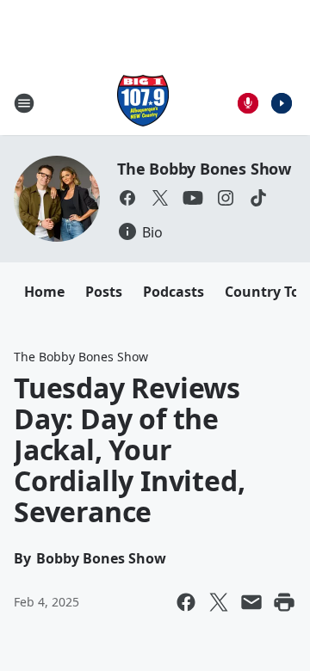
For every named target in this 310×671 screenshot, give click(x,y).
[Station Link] (143, 103)
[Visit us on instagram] (225, 198)
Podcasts (173, 291)
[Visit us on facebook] (127, 198)
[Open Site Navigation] (24, 103)
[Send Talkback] (248, 103)
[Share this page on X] (219, 602)
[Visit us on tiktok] (258, 198)
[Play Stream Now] (281, 103)
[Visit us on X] (160, 198)
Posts (103, 291)
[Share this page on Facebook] (186, 602)
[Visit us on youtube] (193, 198)
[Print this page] (284, 602)
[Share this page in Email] (251, 602)
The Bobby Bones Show (204, 168)
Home (44, 291)
